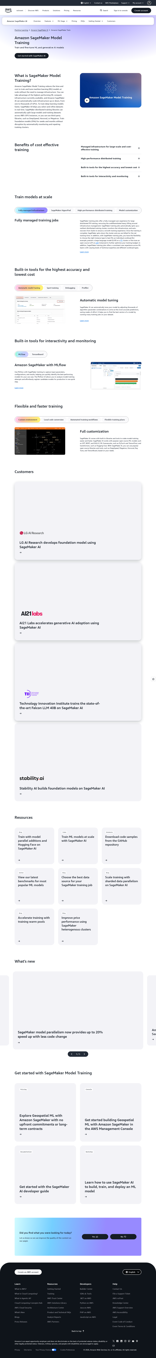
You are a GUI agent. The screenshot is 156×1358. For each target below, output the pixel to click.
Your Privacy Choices (43, 1350)
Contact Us (117, 1289)
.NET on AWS (85, 1298)
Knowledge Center (120, 1303)
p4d (97, 243)
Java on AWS (85, 1307)
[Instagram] (125, 1341)
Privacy (17, 1350)
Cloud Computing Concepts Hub (28, 1303)
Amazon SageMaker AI (39, 30)
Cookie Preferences (67, 1350)
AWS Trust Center (54, 1298)
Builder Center (86, 1289)
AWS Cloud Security (23, 1307)
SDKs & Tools (86, 1293)
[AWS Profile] (149, 3)
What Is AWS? (20, 1289)
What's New (20, 1312)
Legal (115, 1317)
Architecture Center (55, 1307)
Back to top (76, 1331)
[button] (33, 10)
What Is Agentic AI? (23, 1298)
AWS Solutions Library (57, 1303)
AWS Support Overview (123, 1307)
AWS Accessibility (120, 1312)
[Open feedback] (153, 679)
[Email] (114, 1346)
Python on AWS (86, 1303)
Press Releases (21, 1321)
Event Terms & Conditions (124, 1326)
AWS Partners (53, 1321)
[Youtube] (133, 1341)
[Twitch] (129, 1341)
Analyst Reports (54, 1317)
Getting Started (54, 1289)
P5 (121, 240)
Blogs (17, 1317)
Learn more (84, 252)
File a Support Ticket (121, 1293)
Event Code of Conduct (122, 1321)
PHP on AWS (85, 1312)
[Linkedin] (121, 1341)
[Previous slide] (70, 1054)
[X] (114, 1341)
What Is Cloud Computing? (26, 1293)
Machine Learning (21, 30)
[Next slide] (85, 1054)
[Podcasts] (137, 1341)
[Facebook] (117, 1341)
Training (50, 1293)
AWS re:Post (118, 1298)
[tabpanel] (78, 235)
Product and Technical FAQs (59, 1312)
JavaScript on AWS (88, 1317)
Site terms (28, 1350)
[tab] (31, 210)
